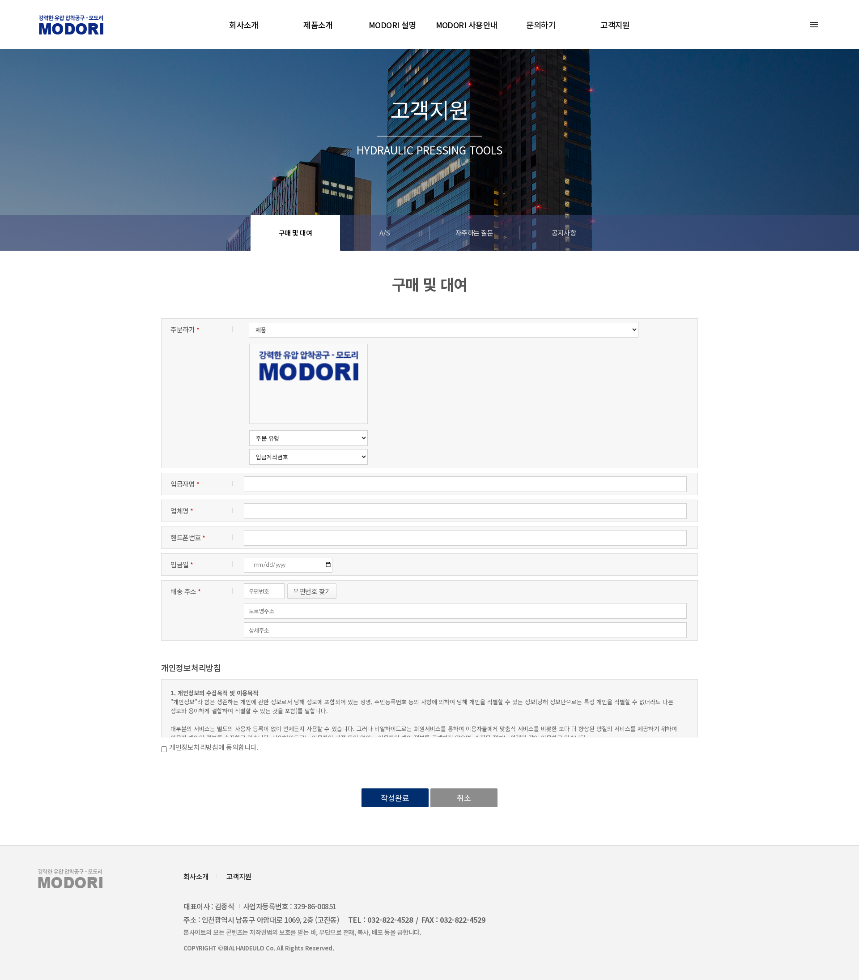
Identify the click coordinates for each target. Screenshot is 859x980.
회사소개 (244, 24)
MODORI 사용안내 (467, 24)
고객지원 (615, 24)
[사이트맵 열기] (814, 24)
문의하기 (541, 24)
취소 (464, 797)
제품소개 (318, 24)
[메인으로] (70, 25)
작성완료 (395, 797)
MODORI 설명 (392, 24)
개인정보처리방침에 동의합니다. (213, 747)
